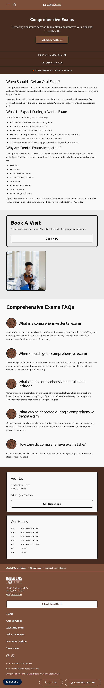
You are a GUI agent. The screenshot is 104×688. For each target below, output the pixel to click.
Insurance (12, 648)
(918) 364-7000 (56, 62)
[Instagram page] (13, 656)
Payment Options (16, 641)
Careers (44, 673)
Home (9, 613)
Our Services (14, 620)
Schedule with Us (52, 39)
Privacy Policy (13, 673)
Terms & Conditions (30, 673)
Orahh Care (54, 673)
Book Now (52, 238)
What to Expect (15, 634)
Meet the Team (15, 627)
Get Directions (52, 503)
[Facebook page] (8, 656)
